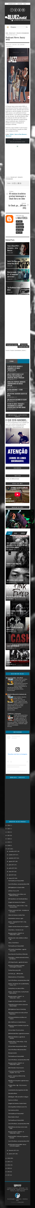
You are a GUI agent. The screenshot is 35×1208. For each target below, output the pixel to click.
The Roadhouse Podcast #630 (16, 880)
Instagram (20, 227)
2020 (8, 839)
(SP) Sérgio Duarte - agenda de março (18, 962)
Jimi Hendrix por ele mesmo (15, 580)
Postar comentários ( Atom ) (18, 350)
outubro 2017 (12, 854)
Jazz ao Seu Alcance (20, 134)
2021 (8, 835)
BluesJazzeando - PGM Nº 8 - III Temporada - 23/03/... (16, 933)
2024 (8, 825)
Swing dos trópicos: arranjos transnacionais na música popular (16, 384)
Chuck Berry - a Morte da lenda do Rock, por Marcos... (18, 958)
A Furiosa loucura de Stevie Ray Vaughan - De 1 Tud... (16, 1071)
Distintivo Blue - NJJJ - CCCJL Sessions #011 (17, 1085)
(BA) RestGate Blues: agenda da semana (18, 1033)
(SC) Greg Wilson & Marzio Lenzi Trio (17, 1107)
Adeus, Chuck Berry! (13, 942)
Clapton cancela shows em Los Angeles (18, 926)
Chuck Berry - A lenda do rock (15, 930)
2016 (8, 1158)
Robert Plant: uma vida (14, 564)
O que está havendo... (16, 420)
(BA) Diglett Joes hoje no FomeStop (17, 1009)
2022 (8, 832)
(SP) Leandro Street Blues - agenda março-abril (17, 950)
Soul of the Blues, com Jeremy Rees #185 (18, 884)
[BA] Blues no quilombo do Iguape (17, 400)
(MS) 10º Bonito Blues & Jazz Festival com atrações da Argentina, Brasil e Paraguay (15, 376)
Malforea (18, 1199)
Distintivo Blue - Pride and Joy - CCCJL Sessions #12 (17, 1042)
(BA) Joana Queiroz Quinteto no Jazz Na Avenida (18, 1026)
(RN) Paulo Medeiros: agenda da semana (16, 1037)
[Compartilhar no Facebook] (18, 183)
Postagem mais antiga (23, 346)
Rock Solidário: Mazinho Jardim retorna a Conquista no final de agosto (20, 699)
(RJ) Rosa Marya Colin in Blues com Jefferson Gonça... (17, 894)
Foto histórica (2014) (13, 1110)
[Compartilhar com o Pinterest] (20, 183)
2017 (8, 849)
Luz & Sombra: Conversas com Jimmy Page (16, 612)
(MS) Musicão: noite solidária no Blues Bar (18, 938)
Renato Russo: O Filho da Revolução (14, 628)
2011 (8, 1175)
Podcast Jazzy (14, 177)
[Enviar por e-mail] (13, 183)
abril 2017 (11, 875)
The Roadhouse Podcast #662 (14, 288)
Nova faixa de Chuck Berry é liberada (18, 954)
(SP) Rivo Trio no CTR (13, 891)
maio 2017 (11, 871)
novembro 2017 (13, 851)
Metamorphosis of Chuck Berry (16, 977)
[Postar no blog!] (14, 183)
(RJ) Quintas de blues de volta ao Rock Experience (18, 1013)
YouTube (20, 230)
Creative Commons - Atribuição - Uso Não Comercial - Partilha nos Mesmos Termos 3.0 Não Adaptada (17, 1189)
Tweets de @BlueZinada (12, 479)
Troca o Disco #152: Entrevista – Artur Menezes (13, 247)
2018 (8, 845)
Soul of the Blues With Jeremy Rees (17, 1049)
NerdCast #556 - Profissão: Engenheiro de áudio (18, 1137)
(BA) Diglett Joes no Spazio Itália (16, 887)
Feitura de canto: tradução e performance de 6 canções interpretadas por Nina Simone (16, 406)
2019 (8, 842)
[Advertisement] (17, 164)
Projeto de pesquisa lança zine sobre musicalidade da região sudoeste (20, 716)
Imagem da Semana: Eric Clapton (16, 902)
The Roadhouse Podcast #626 (16, 1120)
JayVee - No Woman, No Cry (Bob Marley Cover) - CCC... (18, 984)
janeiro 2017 (12, 1153)
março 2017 (12, 878)
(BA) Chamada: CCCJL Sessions (16, 1068)
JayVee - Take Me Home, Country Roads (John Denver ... (18, 992)
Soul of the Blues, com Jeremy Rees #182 (18, 1123)
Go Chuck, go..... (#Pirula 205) (15, 973)
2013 (8, 1168)
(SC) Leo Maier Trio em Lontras (16, 1030)
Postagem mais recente (12, 345)
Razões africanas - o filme (15, 390)
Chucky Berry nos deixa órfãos (16, 988)
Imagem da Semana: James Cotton (17, 1001)
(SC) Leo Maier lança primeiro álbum (17, 1046)
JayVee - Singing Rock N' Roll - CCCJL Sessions (17, 922)
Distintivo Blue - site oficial (15, 678)
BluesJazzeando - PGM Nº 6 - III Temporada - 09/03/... (16, 1063)
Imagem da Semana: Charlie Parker (17, 1103)
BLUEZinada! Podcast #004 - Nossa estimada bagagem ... (17, 1145)
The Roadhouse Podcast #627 (16, 1113)
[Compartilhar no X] (16, 183)
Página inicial (24, 345)
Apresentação (12, 4)
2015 (8, 1161)
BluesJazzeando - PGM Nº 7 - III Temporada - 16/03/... (16, 997)
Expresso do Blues (13, 1100)
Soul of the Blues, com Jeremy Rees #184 (18, 980)
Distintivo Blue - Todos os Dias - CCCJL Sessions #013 (17, 906)
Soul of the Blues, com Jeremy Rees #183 (18, 1059)
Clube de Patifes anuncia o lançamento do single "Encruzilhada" (14, 368)
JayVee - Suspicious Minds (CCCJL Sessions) (16, 1076)
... (23, 361)
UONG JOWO (21, 1202)
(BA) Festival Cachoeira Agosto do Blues (17, 395)
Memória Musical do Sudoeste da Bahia (16, 694)
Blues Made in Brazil (13, 1117)
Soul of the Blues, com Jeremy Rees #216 (13, 262)
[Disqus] (17, 319)
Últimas (12, 361)
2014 (8, 1165)
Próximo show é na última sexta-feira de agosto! (20, 679)
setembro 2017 (13, 858)
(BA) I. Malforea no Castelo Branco (17, 1022)
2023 (8, 828)
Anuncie (20, 4)
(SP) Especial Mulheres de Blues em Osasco (17, 1018)
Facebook (20, 224)
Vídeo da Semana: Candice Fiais (16, 915)
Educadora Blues (12, 1093)
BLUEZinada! (11, 1199)
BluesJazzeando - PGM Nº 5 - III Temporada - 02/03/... (16, 1132)
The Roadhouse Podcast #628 (16, 1056)
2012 (8, 1171)
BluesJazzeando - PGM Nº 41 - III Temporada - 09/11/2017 (14, 274)
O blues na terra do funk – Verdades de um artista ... (18, 911)
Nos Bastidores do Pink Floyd (16, 597)
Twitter (12, 134)
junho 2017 (12, 868)
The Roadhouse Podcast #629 (16, 946)
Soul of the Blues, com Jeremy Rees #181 (18, 1141)
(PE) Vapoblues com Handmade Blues (18, 899)
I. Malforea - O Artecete (14, 713)
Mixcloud (8, 136)
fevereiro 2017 (12, 1150)
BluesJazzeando (12, 1053)
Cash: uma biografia (13, 646)
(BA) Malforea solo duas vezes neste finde (17, 1127)
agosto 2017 (12, 861)
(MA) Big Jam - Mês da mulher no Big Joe (18, 1097)
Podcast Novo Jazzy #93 (15, 38)
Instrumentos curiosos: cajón (15, 918)
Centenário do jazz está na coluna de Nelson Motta (18, 1005)
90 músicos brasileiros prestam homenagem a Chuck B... (16, 966)
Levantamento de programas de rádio (18, 1090)
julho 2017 (11, 865)
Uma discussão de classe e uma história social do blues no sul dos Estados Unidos (17, 545)
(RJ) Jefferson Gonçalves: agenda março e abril (18, 1081)
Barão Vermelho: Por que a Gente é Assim (17, 661)
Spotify (20, 232)
